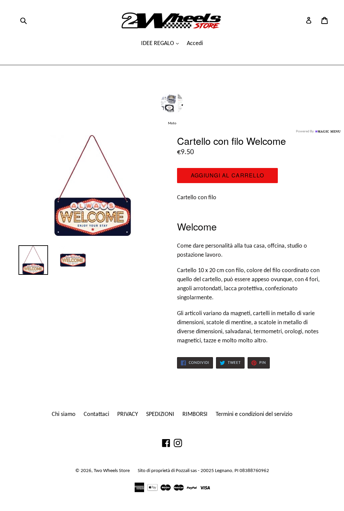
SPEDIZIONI (160, 414)
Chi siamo (64, 414)
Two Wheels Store (112, 470)
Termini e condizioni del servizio (254, 414)
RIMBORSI (195, 414)
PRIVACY (127, 414)
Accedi (195, 43)
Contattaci (96, 414)
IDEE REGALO (158, 43)
